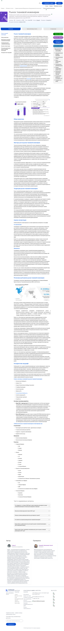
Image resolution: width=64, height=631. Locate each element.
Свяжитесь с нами (48, 3)
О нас (46, 6)
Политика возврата (28, 601)
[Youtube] (54, 605)
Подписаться (11, 624)
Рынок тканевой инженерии (4, 34)
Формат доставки (27, 595)
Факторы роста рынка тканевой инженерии (5, 40)
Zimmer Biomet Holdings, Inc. (22, 393)
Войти (59, 3)
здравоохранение (23, 65)
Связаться (17, 601)
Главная (2, 8)
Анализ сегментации (5, 46)
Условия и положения (28, 597)
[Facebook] (54, 593)
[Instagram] (54, 596)
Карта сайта (17, 603)
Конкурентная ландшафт (6, 52)
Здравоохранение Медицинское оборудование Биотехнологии (28, 8)
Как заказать (26, 594)
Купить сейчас (58, 34)
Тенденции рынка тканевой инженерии (5, 43)
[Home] (5, 4)
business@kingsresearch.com (38, 596)
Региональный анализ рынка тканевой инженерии (5, 49)
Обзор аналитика (4, 37)
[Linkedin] (54, 599)
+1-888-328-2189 (35, 598)
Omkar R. (38, 20)
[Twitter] (54, 602)
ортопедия (29, 78)
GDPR (25, 605)
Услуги (51, 6)
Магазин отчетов (58, 6)
